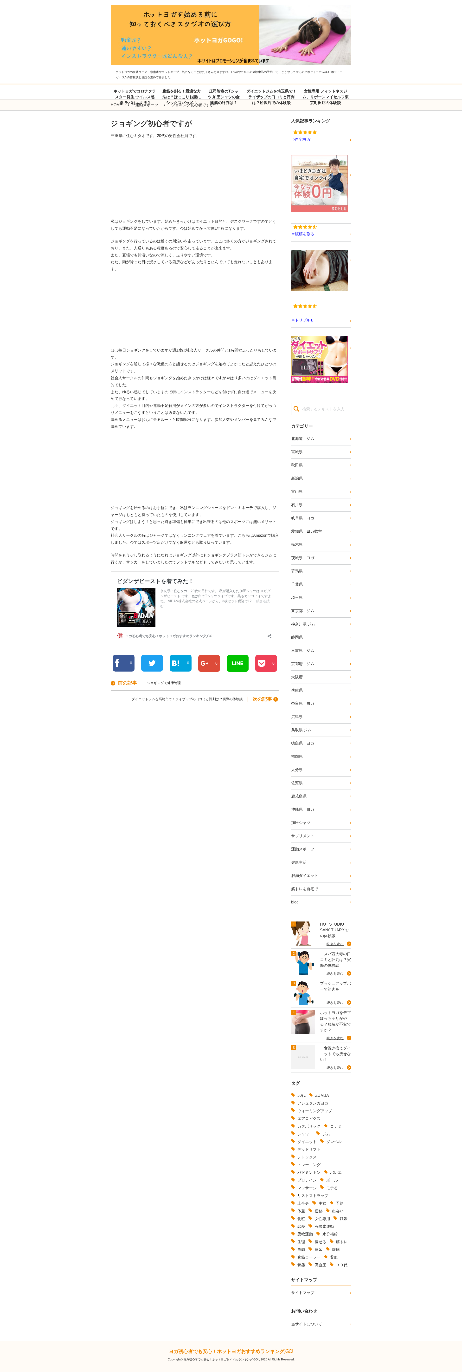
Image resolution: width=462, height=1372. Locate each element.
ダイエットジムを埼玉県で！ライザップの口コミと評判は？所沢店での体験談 (271, 97)
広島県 (297, 717)
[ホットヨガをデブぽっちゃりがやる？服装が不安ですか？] (303, 1025)
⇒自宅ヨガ (300, 139)
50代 (301, 1095)
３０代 (341, 1265)
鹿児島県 (299, 796)
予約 (340, 1203)
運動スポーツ (302, 849)
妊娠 (343, 1219)
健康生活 (299, 862)
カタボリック (309, 1126)
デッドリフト (309, 1149)
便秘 (318, 1211)
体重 (301, 1211)
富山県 (297, 492)
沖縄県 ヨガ (302, 809)
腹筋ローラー (309, 1257)
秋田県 (297, 465)
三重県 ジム (302, 650)
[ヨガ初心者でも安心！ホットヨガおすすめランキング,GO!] (231, 61)
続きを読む (335, 944)
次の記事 (262, 699)
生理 (301, 1242)
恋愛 (301, 1226)
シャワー (305, 1134)
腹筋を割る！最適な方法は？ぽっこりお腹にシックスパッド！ (181, 97)
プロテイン (307, 1180)
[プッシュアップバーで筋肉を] (303, 993)
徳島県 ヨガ (302, 743)
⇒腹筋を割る (302, 234)
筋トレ (341, 1242)
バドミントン (309, 1172)
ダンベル (334, 1142)
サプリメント (302, 836)
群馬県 (297, 571)
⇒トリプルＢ (302, 320)
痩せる (320, 1242)
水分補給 (330, 1234)
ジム (326, 1134)
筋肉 (301, 1250)
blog (295, 902)
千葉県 (297, 584)
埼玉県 (297, 597)
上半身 (303, 1203)
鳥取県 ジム (301, 730)
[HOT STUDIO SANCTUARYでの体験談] (303, 933)
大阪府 (297, 677)
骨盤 (301, 1265)
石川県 (297, 505)
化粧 (301, 1219)
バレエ (336, 1172)
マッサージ (307, 1188)
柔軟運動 (305, 1234)
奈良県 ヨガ (302, 703)
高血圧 (320, 1265)
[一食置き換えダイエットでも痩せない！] (303, 1057)
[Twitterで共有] (152, 663)
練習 (318, 1250)
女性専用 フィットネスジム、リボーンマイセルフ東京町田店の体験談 (325, 97)
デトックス (307, 1157)
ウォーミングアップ (314, 1111)
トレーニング (309, 1165)
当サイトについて (306, 1324)
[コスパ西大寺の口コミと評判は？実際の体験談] (303, 963)
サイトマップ (302, 1293)
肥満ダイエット (304, 876)
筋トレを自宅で (304, 889)
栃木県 (297, 544)
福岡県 (297, 756)
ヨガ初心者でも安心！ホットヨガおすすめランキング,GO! (231, 1351)
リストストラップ (312, 1196)
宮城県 (297, 452)
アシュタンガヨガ (312, 1103)
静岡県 (297, 637)
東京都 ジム (302, 611)
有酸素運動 (324, 1226)
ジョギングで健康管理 (164, 683)
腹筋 (336, 1250)
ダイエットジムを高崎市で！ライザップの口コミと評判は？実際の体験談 (187, 699)
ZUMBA (322, 1095)
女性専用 (322, 1219)
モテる (332, 1188)
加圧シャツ (300, 823)
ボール (332, 1180)
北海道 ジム (302, 439)
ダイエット (307, 1142)
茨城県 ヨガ (302, 558)
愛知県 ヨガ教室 (306, 531)
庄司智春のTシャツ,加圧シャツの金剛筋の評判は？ (224, 97)
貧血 (334, 1257)
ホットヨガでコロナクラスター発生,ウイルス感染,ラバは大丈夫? (135, 97)
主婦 (322, 1203)
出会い (338, 1211)
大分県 (297, 770)
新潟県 (297, 478)
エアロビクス (309, 1119)
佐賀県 (297, 783)
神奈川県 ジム (303, 624)
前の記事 (127, 683)
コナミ (336, 1126)
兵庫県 (297, 690)
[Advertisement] (195, 178)
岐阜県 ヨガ (302, 518)
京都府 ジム (302, 664)
